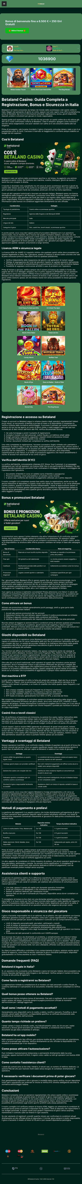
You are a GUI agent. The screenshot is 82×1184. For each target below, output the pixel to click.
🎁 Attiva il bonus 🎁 (17, 30)
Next (78, 48)
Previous (4, 48)
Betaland (41, 1134)
